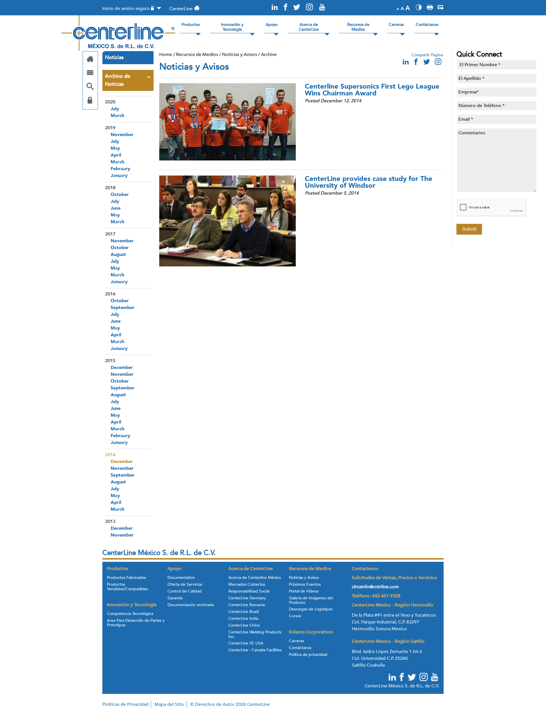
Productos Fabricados (126, 577)
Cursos (295, 616)
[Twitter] (296, 7)
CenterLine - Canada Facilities (255, 650)
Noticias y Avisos (239, 54)
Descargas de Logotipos (310, 609)
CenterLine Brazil (243, 612)
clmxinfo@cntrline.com (375, 587)
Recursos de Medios (197, 54)
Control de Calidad (184, 591)
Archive (269, 54)
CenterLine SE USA (245, 643)
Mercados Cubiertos (246, 584)
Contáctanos (300, 648)
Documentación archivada (190, 605)
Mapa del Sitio (169, 704)
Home (165, 54)
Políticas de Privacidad (125, 704)
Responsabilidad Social (248, 591)
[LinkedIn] (274, 7)
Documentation (181, 577)
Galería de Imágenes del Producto (311, 600)
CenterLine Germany (247, 598)
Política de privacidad (308, 654)
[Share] (441, 8)
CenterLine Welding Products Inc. (254, 634)
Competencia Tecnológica (130, 614)
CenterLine (181, 8)
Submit (469, 229)
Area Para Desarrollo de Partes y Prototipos (136, 622)
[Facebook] (285, 7)
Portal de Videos (303, 591)
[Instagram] (309, 7)
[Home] (90, 59)
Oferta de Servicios (184, 584)
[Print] (430, 8)
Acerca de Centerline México (254, 577)
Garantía (175, 598)
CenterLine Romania (246, 605)
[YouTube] (322, 7)
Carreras (296, 641)
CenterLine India (243, 618)
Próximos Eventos (305, 584)
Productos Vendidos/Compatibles (127, 586)
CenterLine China (244, 625)
